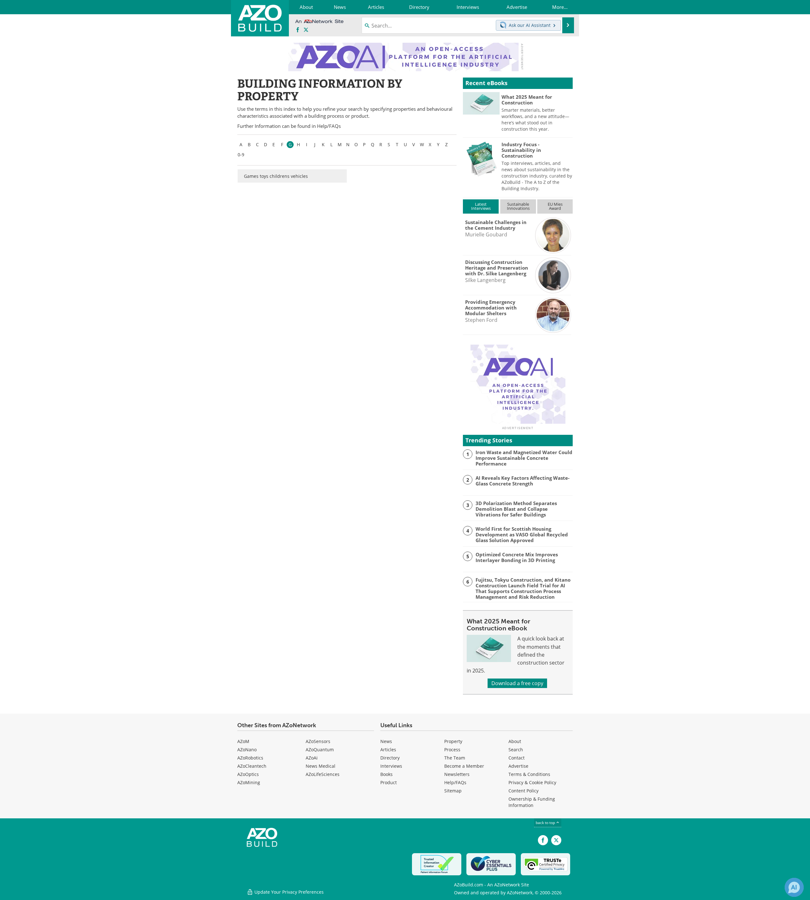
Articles (388, 750)
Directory (390, 758)
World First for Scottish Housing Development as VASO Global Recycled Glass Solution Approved (522, 534)
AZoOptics (248, 774)
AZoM (243, 741)
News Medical (320, 766)
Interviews (391, 766)
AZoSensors (318, 741)
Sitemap (453, 791)
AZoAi (312, 758)
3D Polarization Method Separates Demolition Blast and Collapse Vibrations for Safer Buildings (516, 508)
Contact (516, 758)
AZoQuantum (320, 750)
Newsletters (457, 774)
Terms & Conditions (529, 774)
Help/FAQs (329, 126)
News (386, 741)
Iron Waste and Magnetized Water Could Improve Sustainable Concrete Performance (524, 457)
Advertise (518, 766)
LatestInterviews (481, 206)
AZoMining (248, 782)
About (514, 741)
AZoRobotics (250, 758)
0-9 (241, 155)
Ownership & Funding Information (531, 802)
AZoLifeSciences (323, 774)
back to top (546, 822)
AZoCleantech (251, 766)
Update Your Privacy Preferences (288, 892)
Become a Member (464, 766)
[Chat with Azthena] (794, 887)
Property (453, 741)
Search (515, 750)
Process (452, 750)
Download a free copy (517, 683)
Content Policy (523, 791)
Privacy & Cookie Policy (532, 782)
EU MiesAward (555, 206)
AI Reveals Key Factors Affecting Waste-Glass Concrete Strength (523, 480)
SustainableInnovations (518, 206)
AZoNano (247, 750)
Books (386, 774)
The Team (454, 758)
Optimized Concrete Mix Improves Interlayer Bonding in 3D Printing (517, 557)
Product (388, 782)
